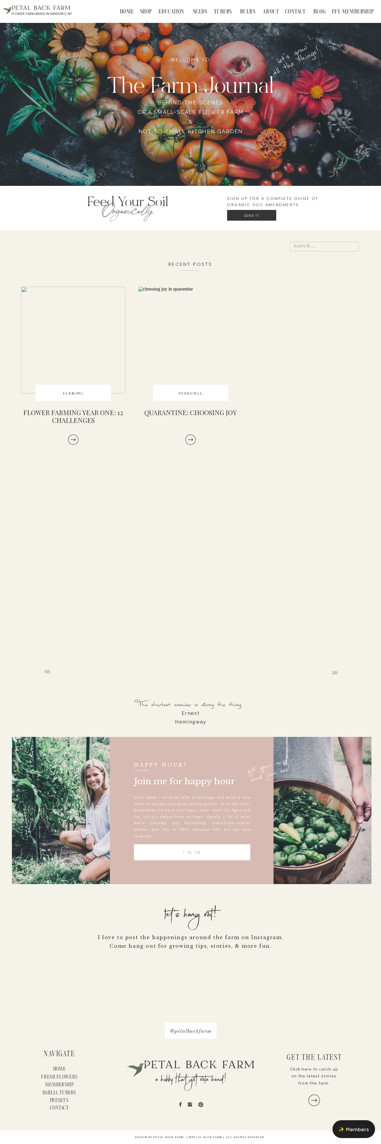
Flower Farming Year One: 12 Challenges (73, 416)
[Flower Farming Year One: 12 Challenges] (73, 440)
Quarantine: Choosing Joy (190, 412)
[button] (353, 1129)
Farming (73, 393)
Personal (191, 393)
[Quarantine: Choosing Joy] (190, 340)
